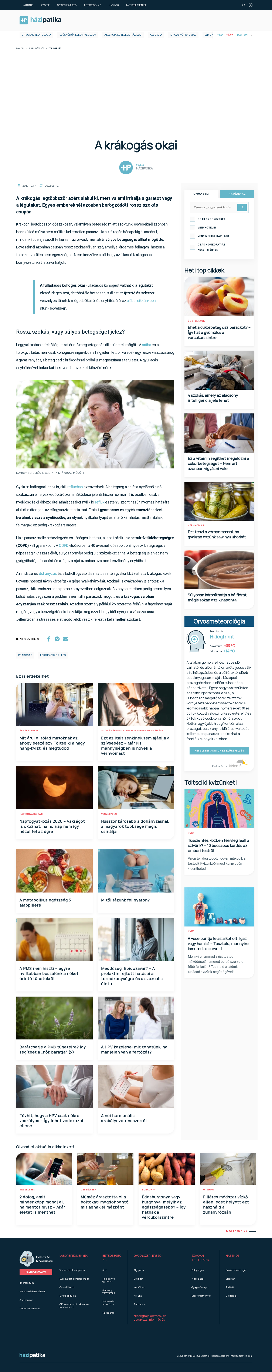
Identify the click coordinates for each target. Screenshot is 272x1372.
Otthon (208, 1189)
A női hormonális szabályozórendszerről (124, 1118)
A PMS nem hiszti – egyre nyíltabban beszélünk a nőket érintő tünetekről (49, 973)
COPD (63, 545)
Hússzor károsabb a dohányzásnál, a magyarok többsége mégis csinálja (135, 826)
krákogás (25, 655)
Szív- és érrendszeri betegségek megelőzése (132, 730)
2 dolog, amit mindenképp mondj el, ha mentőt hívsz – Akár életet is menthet (42, 1204)
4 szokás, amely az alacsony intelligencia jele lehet (213, 398)
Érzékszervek (29, 730)
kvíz (191, 833)
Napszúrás (108, 1312)
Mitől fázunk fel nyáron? (125, 899)
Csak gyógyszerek (211, 219)
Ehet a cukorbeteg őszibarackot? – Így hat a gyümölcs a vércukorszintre (219, 332)
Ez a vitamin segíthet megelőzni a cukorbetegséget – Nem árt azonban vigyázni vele (218, 463)
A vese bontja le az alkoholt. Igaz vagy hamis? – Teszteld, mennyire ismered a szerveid (218, 943)
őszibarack (196, 321)
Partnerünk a (220, 766)
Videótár (230, 1278)
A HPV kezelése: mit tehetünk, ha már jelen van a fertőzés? (134, 1049)
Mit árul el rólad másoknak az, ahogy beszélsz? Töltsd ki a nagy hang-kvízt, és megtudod (52, 743)
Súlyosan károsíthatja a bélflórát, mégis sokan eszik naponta (217, 597)
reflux (99, 502)
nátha (146, 345)
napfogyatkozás (31, 814)
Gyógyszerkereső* (148, 1256)
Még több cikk (236, 1231)
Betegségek (197, 1270)
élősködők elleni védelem (78, 34)
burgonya (148, 1189)
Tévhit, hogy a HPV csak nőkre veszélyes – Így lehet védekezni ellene (51, 1120)
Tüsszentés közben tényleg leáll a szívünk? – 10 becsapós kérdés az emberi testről (218, 845)
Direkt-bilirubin (68, 1295)
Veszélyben (109, 814)
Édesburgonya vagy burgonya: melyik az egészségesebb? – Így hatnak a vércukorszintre (164, 1207)
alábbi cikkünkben (141, 300)
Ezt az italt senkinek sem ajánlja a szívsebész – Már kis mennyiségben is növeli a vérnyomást (135, 745)
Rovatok (45, 5)
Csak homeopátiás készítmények (211, 247)
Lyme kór (211, 34)
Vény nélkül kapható (213, 236)
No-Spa (138, 1295)
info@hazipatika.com (241, 1355)
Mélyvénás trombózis (108, 1303)
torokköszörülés (53, 655)
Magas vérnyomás (183, 34)
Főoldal (20, 48)
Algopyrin (139, 1270)
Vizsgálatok (197, 1278)
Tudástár (230, 1287)
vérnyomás (196, 525)
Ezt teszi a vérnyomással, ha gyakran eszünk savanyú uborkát (217, 534)
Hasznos (114, 5)
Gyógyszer (201, 193)
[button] (74, 1258)
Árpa (104, 1270)
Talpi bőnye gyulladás (108, 1280)
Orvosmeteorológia (36, 34)
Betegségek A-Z (92, 5)
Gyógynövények (200, 1287)
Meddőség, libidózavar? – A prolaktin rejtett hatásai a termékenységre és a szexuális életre (132, 976)
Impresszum (27, 1282)
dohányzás (48, 573)
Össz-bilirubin (67, 1287)
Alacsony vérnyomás (108, 1291)
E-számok (231, 1295)
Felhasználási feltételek (32, 1291)
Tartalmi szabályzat (30, 1308)
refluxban (75, 487)
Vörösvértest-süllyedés (72, 1270)
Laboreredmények (136, 5)
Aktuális (28, 5)
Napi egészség (36, 48)
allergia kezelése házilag (123, 34)
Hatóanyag (237, 193)
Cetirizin (138, 1278)
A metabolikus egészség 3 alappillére (45, 902)
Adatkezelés (26, 1299)
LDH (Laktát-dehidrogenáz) (74, 1278)
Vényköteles (207, 227)
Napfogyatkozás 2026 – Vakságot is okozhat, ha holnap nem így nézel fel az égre (52, 826)
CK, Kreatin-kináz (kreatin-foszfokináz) (74, 1306)
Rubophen (139, 1304)
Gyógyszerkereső (66, 5)
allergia (156, 34)
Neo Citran (139, 1287)
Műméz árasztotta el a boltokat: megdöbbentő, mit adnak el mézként (105, 1202)
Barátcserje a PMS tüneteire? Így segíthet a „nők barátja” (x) (53, 1049)
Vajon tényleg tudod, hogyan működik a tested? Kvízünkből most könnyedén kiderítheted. (216, 863)
